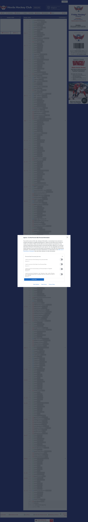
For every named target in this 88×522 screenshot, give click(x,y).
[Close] (67, 237)
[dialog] (44, 261)
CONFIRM (34, 279)
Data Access (44, 284)
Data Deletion (36, 284)
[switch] (61, 259)
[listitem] (44, 256)
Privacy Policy (52, 284)
